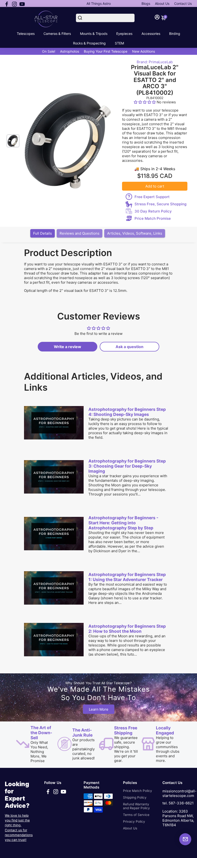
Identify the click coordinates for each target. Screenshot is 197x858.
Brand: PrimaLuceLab (155, 62)
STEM (119, 43)
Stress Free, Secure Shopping (160, 204)
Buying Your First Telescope (105, 51)
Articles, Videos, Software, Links (134, 233)
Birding (174, 33)
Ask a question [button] (129, 346)
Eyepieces (124, 33)
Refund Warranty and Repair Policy (136, 806)
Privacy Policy (134, 821)
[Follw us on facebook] (7, 3)
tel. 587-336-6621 (178, 803)
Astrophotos (69, 51)
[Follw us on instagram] (14, 3)
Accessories (151, 33)
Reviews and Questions (79, 233)
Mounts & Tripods (93, 33)
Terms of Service (136, 815)
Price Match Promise (153, 218)
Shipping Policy (135, 797)
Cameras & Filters (57, 33)
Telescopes (26, 33)
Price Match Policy (137, 791)
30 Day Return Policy (153, 211)
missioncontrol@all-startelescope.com (179, 793)
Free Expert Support (152, 196)
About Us (162, 3)
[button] (145, 102)
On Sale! (48, 51)
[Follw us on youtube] (22, 3)
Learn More (98, 709)
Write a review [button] (67, 346)
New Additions (143, 51)
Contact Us (183, 3)
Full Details (42, 233)
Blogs (146, 3)
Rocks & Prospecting (89, 43)
